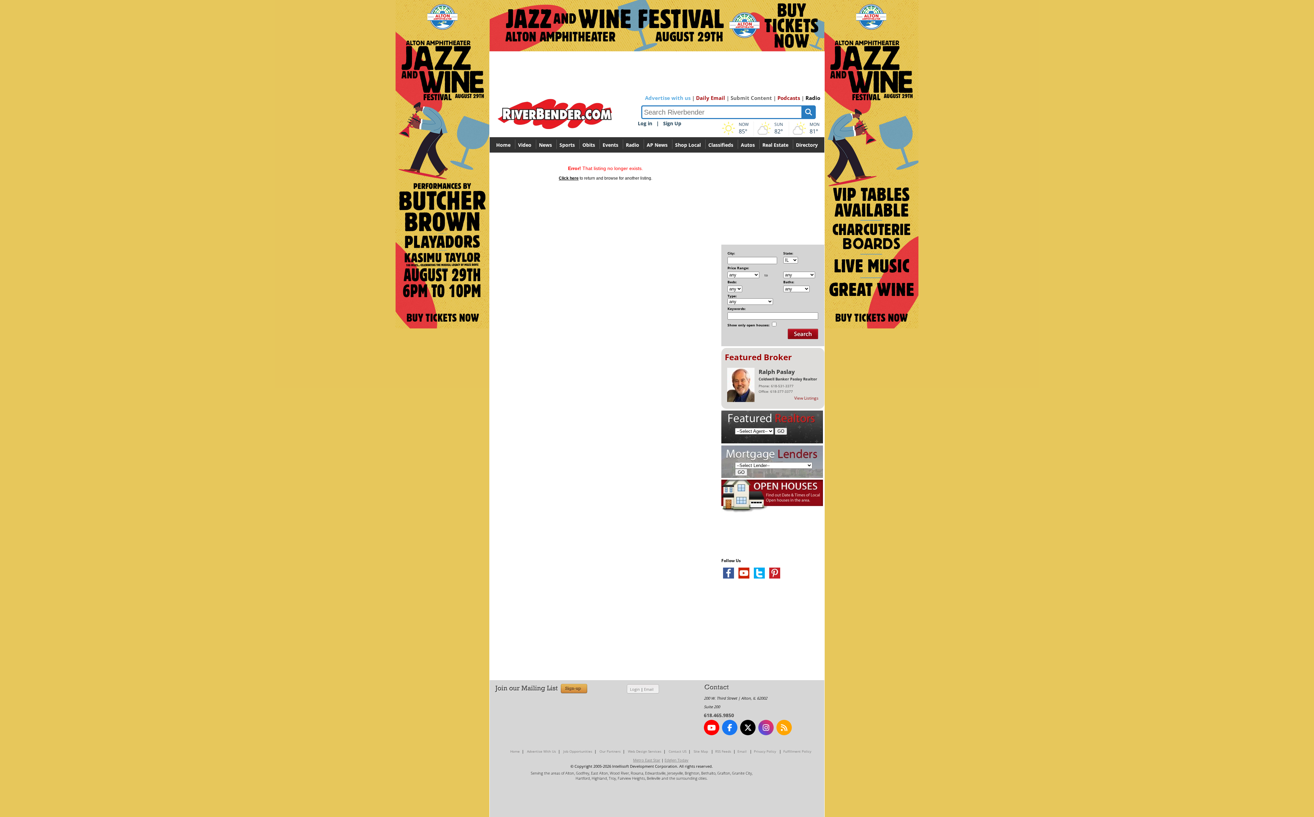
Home (503, 145)
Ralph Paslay (777, 372)
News (545, 145)
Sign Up (672, 123)
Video (524, 145)
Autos (748, 145)
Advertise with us (668, 97)
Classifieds (720, 145)
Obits (588, 145)
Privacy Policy (765, 751)
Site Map (701, 751)
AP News (657, 145)
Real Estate (775, 145)
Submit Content (751, 97)
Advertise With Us (541, 751)
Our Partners (610, 751)
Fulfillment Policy (797, 751)
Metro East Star (646, 760)
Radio (813, 97)
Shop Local (688, 145)
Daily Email (710, 97)
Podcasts (788, 97)
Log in (645, 123)
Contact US (677, 751)
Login (635, 689)
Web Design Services (644, 751)
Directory (807, 145)
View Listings (806, 398)
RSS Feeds (723, 751)
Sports (567, 145)
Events (610, 145)
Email (649, 689)
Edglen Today (676, 760)
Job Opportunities (577, 751)
